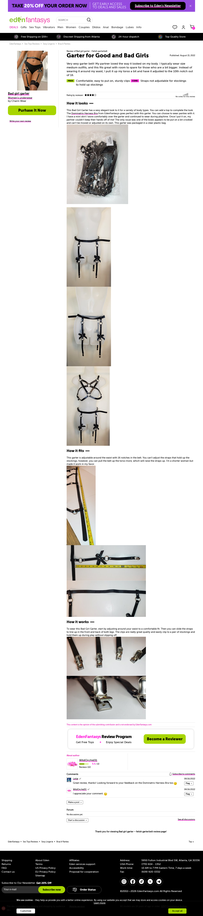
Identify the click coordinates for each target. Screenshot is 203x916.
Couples (84, 27)
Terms (39, 864)
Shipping (7, 860)
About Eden (42, 860)
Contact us (8, 871)
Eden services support (82, 864)
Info (138, 27)
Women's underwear (20, 97)
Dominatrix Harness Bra (84, 113)
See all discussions (186, 819)
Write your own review (20, 121)
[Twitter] (150, 881)
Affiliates (74, 860)
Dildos (96, 27)
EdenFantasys (15, 44)
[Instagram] (124, 881)
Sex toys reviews (32, 44)
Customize (25, 911)
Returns (6, 864)
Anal (106, 27)
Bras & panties (64, 44)
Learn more (99, 903)
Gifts (24, 27)
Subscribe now (52, 889)
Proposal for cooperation (84, 871)
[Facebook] (133, 881)
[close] (190, 6)
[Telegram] (159, 881)
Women (71, 27)
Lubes (130, 27)
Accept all (177, 911)
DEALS (14, 27)
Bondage (117, 27)
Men (60, 27)
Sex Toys (34, 27)
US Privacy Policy (45, 868)
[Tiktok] (141, 881)
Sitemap (40, 875)
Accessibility (76, 868)
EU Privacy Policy (45, 871)
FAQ (4, 868)
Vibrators (49, 27)
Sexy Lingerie (49, 44)
